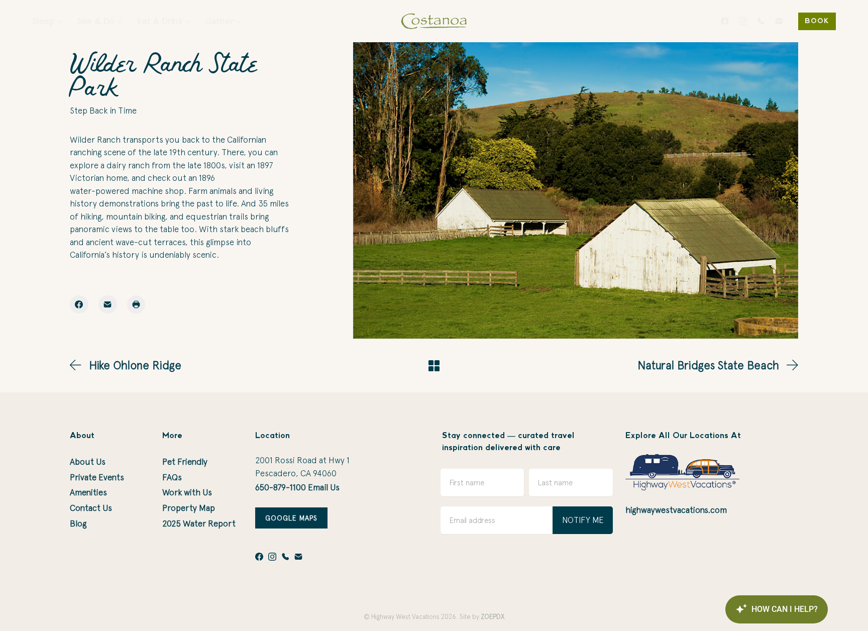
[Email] (779, 21)
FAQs (172, 477)
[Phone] (761, 21)
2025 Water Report (199, 523)
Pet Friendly (184, 462)
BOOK (817, 21)
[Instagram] (743, 21)
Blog (78, 523)
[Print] (136, 304)
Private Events (97, 477)
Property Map (188, 508)
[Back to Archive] (434, 365)
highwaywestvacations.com (676, 510)
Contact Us (91, 508)
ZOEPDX (492, 616)
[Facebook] (725, 21)
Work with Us (187, 492)
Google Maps (291, 518)
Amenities (88, 492)
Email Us (324, 487)
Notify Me (583, 520)
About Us (87, 462)
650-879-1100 (280, 487)
